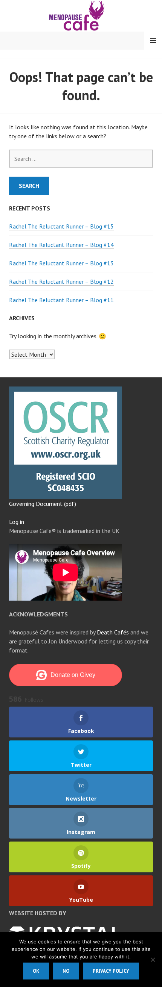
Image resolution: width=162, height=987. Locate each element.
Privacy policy (111, 971)
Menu (153, 40)
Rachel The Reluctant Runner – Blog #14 (61, 244)
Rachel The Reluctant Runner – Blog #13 (61, 263)
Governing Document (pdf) (42, 503)
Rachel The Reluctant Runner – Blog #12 (61, 281)
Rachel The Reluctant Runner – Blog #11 (61, 300)
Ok (36, 971)
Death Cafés (113, 632)
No (66, 971)
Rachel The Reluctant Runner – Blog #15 (61, 226)
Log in (16, 521)
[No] (152, 959)
